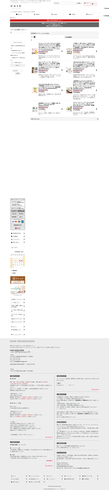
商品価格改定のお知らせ (16, 50)
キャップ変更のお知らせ (16, 62)
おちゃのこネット (52, 488)
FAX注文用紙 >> (49, 460)
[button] (90, 14)
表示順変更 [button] (69, 37)
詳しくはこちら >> (49, 437)
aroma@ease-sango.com (20, 361)
